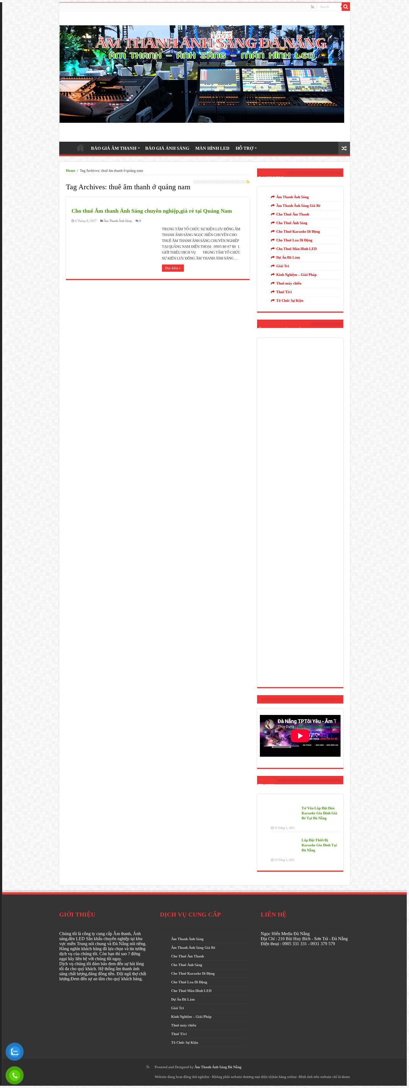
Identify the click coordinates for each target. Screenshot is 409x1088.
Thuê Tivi (284, 292)
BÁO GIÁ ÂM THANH (113, 148)
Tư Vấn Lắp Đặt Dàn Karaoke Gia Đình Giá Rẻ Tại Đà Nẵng (319, 813)
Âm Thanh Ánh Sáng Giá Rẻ (298, 206)
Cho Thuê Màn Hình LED (296, 249)
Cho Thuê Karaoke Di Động (298, 231)
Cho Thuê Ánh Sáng (291, 223)
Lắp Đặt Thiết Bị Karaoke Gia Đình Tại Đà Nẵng (319, 845)
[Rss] (313, 7)
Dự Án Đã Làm (288, 257)
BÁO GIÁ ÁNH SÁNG (167, 148)
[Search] (346, 7)
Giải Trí (282, 266)
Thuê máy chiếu (288, 283)
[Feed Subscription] (248, 182)
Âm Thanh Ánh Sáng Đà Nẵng (218, 1067)
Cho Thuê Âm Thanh (292, 214)
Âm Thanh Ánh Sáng (118, 220)
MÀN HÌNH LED (212, 148)
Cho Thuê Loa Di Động (294, 240)
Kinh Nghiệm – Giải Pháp (296, 275)
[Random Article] (344, 148)
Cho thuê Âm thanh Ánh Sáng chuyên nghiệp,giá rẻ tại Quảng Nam (152, 211)
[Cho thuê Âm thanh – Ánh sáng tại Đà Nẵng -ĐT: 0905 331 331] (202, 72)
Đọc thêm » (173, 268)
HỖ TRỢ (244, 148)
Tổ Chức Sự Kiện (289, 300)
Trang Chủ (80, 147)
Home (70, 170)
